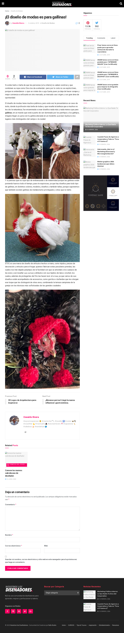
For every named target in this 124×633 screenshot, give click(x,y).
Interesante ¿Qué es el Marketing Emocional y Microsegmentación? (106, 151)
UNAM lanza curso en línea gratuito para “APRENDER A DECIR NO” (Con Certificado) (108, 74)
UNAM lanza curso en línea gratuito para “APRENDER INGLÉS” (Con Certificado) (107, 62)
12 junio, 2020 (11, 479)
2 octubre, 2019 (33, 23)
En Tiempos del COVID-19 (16, 465)
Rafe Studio (52, 625)
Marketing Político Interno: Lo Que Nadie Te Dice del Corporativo (107, 594)
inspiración (93, 625)
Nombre (9, 535)
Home (7, 11)
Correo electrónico (13, 546)
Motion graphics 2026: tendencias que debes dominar (105, 164)
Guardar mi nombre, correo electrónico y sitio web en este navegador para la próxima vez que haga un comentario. (41, 560)
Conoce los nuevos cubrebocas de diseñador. (13, 473)
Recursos (115, 625)
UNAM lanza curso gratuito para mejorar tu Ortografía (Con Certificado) (107, 87)
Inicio (64, 625)
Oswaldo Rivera (18, 23)
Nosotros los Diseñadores (19, 625)
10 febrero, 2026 (92, 129)
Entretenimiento (104, 625)
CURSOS (71, 625)
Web (46, 546)
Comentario (10, 504)
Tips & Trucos (81, 625)
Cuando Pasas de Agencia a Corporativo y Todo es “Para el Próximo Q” (108, 139)
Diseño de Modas (17, 11)
